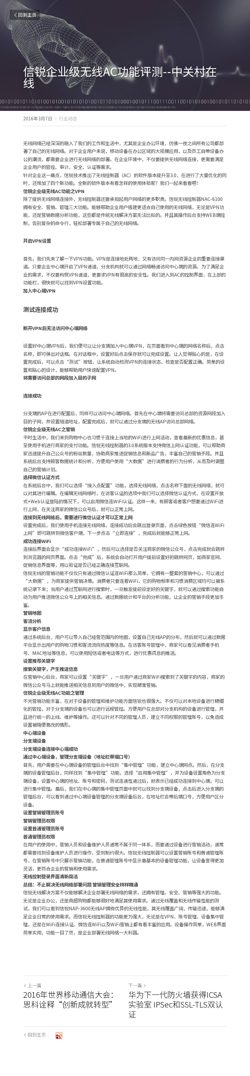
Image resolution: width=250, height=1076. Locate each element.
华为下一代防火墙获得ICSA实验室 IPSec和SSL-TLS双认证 (175, 1004)
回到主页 (27, 14)
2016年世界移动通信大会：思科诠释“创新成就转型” (70, 999)
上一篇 (34, 985)
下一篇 (135, 985)
